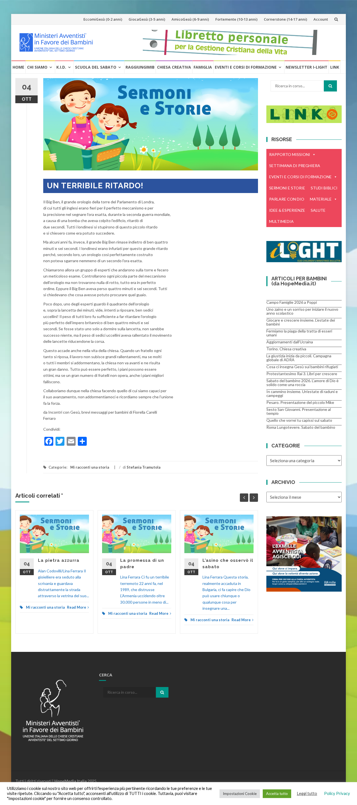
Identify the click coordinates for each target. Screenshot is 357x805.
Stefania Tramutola (143, 467)
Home (18, 67)
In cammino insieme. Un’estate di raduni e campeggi (302, 393)
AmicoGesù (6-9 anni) (190, 19)
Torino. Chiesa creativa (286, 348)
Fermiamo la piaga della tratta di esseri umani (299, 333)
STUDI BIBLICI (324, 187)
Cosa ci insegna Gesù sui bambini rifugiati (302, 366)
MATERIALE (321, 199)
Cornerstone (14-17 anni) (285, 19)
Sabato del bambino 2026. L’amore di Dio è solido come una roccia (302, 382)
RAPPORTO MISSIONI (289, 154)
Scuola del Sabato (95, 67)
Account (320, 19)
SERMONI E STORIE (287, 187)
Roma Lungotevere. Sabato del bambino (300, 427)
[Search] (330, 85)
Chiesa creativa (174, 67)
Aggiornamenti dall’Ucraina (289, 341)
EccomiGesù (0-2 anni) (102, 19)
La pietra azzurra (58, 560)
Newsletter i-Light (306, 67)
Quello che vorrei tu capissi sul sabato (299, 420)
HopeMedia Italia (70, 781)
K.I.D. (61, 67)
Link (334, 67)
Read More (76, 607)
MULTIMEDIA (281, 221)
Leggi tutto (307, 793)
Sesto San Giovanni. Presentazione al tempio (298, 411)
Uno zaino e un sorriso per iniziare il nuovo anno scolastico (302, 311)
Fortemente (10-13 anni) (236, 19)
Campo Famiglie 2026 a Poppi (291, 302)
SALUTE (318, 210)
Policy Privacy (337, 793)
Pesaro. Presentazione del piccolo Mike (300, 402)
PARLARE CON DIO (286, 199)
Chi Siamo (37, 67)
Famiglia (203, 67)
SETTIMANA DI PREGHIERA (294, 165)
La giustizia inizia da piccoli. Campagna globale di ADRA (298, 357)
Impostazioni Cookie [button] (240, 793)
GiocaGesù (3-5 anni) (147, 19)
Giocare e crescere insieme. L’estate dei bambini (300, 322)
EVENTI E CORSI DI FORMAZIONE (300, 176)
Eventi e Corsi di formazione (246, 67)
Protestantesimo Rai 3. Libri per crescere (301, 373)
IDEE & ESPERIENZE (287, 210)
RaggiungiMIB (140, 67)
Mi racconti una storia (89, 467)
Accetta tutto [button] (277, 793)
